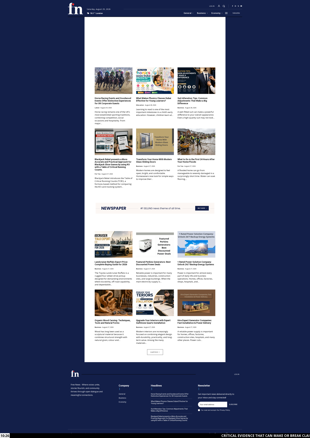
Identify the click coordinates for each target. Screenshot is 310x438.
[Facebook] (232, 6)
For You (98, 174)
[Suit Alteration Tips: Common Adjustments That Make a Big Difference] (196, 80)
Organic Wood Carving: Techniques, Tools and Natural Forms (113, 321)
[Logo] (75, 9)
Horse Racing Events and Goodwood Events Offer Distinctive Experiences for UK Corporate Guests (113, 101)
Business (181, 108)
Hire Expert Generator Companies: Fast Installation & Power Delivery (195, 321)
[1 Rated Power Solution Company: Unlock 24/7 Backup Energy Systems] (196, 244)
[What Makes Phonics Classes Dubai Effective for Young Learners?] (155, 80)
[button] (224, 6)
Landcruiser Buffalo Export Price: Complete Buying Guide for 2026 (111, 263)
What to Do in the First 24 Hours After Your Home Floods (196, 160)
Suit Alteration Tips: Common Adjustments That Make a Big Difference (192, 101)
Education (140, 105)
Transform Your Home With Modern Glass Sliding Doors (154, 160)
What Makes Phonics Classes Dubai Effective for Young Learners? (153, 99)
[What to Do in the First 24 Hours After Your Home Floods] (196, 141)
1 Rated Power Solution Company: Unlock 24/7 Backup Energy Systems (196, 263)
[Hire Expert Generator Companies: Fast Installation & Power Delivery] (196, 303)
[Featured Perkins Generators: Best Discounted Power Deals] (155, 244)
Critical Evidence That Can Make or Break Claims (238, 435)
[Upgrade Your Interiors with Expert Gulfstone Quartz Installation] (155, 303)
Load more (154, 352)
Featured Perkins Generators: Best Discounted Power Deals (153, 263)
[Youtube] (241, 6)
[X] (238, 6)
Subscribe (233, 404)
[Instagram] (235, 6)
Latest (97, 108)
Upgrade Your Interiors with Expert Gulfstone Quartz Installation (153, 321)
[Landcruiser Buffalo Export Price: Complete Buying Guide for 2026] (113, 244)
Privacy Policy (225, 410)
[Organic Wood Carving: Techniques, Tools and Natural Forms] (113, 303)
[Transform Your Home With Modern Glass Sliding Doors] (155, 141)
